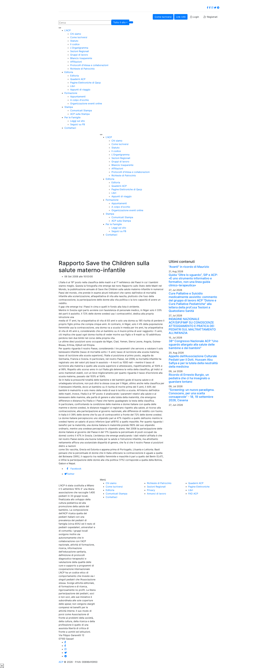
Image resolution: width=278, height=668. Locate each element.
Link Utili (181, 16)
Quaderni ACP (77, 79)
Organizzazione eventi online (86, 103)
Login (195, 16)
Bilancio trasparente (81, 58)
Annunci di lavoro (156, 493)
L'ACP (67, 30)
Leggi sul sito (77, 120)
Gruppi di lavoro (79, 54)
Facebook (76, 468)
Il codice (74, 44)
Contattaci (70, 127)
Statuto (74, 40)
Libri (72, 86)
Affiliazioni (76, 61)
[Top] (2, 666)
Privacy (151, 490)
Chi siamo (75, 33)
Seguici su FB (77, 124)
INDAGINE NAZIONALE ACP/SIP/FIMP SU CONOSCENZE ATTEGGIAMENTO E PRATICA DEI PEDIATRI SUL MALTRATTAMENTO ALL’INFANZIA (192, 326)
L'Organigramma (79, 47)
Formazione (70, 93)
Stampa (68, 107)
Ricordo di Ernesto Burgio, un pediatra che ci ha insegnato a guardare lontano (189, 378)
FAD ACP (193, 493)
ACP (61, 661)
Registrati (211, 16)
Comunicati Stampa (81, 110)
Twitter (70, 473)
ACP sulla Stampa (80, 113)
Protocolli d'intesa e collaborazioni (89, 65)
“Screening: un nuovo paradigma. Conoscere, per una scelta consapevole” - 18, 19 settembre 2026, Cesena (191, 395)
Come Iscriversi (163, 16)
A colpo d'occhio (79, 100)
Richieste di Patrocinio (82, 68)
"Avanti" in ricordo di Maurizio (189, 266)
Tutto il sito (119, 22)
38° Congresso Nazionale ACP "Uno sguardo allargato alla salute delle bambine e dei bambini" (193, 344)
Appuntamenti (78, 96)
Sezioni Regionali (79, 51)
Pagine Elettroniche (199, 486)
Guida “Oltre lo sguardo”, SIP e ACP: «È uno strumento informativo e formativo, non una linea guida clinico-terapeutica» (193, 280)
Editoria (68, 72)
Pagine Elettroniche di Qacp (85, 82)
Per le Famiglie (72, 117)
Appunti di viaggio (80, 89)
